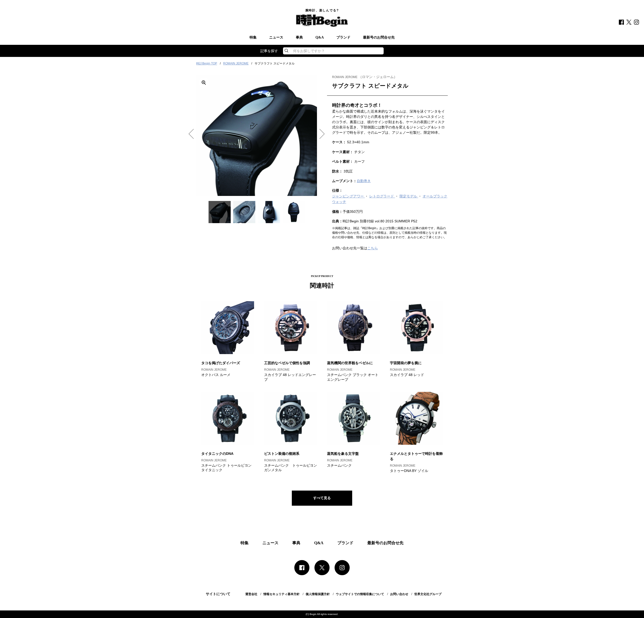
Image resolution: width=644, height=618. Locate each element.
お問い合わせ (399, 594)
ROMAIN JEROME (236, 63)
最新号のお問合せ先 (379, 37)
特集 (253, 37)
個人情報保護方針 (318, 594)
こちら (372, 248)
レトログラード (382, 196)
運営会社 (251, 594)
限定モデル (408, 196)
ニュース (276, 37)
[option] (256, 135)
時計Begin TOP (206, 63)
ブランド (343, 37)
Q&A (319, 37)
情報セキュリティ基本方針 (281, 594)
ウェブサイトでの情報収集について (360, 594)
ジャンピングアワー (348, 196)
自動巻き (364, 181)
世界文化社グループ (427, 594)
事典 (299, 37)
